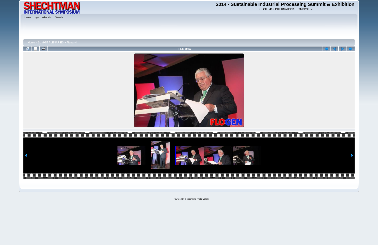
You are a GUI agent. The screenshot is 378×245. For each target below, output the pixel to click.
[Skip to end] (351, 48)
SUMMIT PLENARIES (51, 42)
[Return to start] (326, 48)
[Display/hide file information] (35, 48)
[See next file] (342, 48)
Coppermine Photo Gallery (197, 199)
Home (31, 42)
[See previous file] (334, 48)
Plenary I (71, 42)
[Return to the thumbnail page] (27, 48)
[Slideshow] (43, 48)
